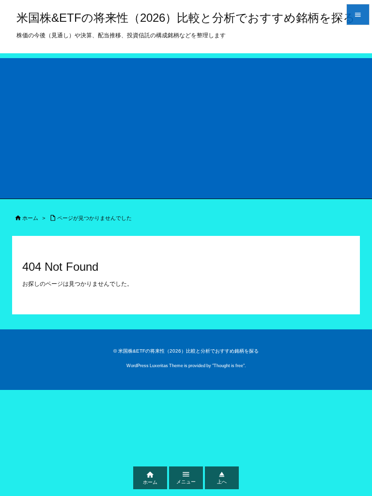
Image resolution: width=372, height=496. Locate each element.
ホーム (30, 218)
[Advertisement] (186, 126)
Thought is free (228, 365)
